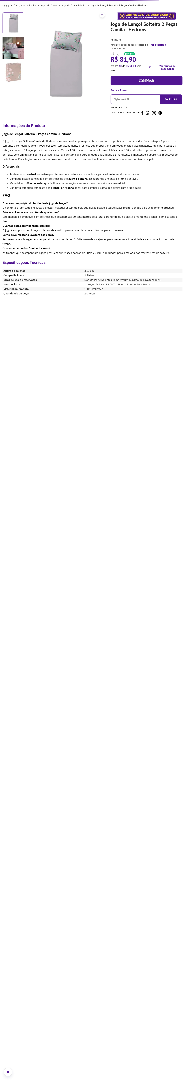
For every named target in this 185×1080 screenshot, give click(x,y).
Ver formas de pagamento (167, 98)
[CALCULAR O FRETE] (171, 130)
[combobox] (92, 27)
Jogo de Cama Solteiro (73, 36)
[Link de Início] (6, 36)
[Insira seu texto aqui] (92, 3)
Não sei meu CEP (119, 138)
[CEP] (135, 127)
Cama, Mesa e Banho (25, 36)
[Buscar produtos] (177, 27)
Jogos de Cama (48, 36)
